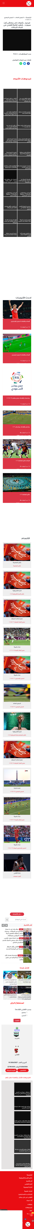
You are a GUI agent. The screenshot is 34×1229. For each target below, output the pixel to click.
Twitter (24, 63)
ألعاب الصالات (17, 876)
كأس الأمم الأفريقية (25, 1178)
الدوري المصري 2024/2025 (17, 791)
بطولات (29, 1204)
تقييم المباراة (11, 1070)
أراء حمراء (29, 1200)
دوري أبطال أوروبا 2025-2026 (17, 650)
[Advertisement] (18, 72)
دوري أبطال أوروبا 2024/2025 (17, 819)
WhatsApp (20, 63)
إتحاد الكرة (17, 788)
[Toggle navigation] (3, 3)
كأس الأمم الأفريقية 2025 (17, 594)
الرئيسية (28, 17)
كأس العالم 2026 (25, 494)
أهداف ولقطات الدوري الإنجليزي (20, 321)
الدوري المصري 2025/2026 (17, 706)
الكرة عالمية (28, 1191)
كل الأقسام (17, 914)
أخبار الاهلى (28, 1184)
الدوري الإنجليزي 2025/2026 (17, 678)
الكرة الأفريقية (17, 590)
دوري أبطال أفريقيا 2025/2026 (17, 622)
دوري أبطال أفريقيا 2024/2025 (17, 763)
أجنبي (24, 1015)
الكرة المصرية (28, 1187)
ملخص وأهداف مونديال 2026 (21, 427)
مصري (24, 1012)
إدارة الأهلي (17, 873)
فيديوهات (28, 1207)
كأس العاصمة (17, 562)
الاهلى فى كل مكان (25, 1197)
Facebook (28, 63)
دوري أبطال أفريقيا (17, 618)
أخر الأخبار (29, 1181)
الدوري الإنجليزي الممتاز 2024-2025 (17, 848)
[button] (3, 925)
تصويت (17, 1020)
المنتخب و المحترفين (25, 1194)
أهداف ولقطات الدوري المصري (21, 355)
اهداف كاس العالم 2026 (23, 460)
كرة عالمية (17, 647)
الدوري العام (20, 17)
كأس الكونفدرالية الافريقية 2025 (17, 735)
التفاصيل (23, 1070)
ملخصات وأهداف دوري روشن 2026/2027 (18, 398)
